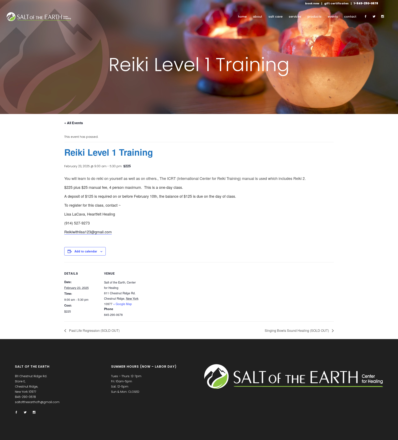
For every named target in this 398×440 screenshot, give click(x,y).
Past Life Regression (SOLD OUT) (94, 330)
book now (312, 3)
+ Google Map (122, 304)
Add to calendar (85, 251)
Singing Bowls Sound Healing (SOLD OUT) (297, 330)
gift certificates (336, 3)
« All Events (73, 122)
